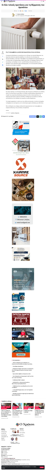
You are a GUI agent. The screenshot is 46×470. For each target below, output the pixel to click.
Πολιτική (26, 408)
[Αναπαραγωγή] (13, 338)
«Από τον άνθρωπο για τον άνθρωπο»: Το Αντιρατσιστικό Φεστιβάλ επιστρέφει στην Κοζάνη (6, 413)
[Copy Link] (24, 11)
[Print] (26, 11)
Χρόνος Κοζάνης (20, 14)
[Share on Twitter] (20, 11)
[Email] (22, 11)
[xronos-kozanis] (9, 1)
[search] (41, 1)
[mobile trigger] (2, 1)
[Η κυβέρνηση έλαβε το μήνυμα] (29, 406)
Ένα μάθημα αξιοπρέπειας (18, 366)
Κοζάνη (14, 408)
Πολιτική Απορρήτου (26, 466)
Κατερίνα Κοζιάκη (12, 443)
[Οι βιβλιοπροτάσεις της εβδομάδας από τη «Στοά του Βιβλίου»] (40, 406)
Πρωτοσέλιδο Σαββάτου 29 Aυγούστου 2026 (21, 373)
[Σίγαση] (30, 338)
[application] (23, 333)
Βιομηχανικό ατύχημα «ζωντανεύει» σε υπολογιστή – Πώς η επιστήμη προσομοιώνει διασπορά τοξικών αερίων (23, 370)
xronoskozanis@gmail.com (9, 458)
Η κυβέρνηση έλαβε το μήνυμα (19, 380)
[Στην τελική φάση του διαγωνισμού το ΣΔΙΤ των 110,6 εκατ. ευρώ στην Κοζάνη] (17, 406)
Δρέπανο (13, 113)
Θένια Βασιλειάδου (18, 435)
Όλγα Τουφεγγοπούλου (16, 443)
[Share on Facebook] (18, 11)
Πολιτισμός (4, 408)
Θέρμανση (17, 113)
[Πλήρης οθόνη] (32, 338)
